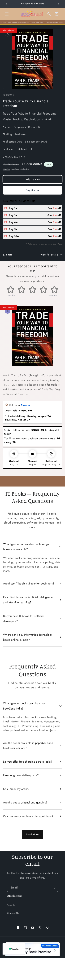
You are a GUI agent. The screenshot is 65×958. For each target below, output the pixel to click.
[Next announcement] (58, 4)
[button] (7, 14)
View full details (49, 254)
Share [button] (9, 254)
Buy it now (32, 190)
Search (11, 905)
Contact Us (13, 913)
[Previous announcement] (6, 4)
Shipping (6, 169)
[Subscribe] (54, 888)
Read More (32, 834)
